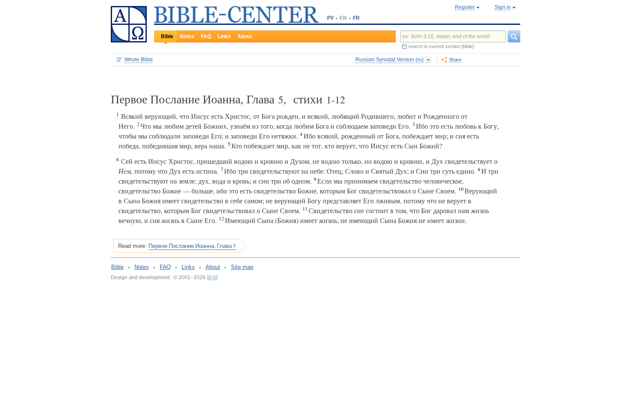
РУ (330, 18)
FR (356, 18)
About (244, 36)
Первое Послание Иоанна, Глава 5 (192, 246)
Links (224, 36)
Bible (167, 36)
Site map (242, 267)
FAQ (206, 36)
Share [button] (455, 59)
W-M (212, 277)
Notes (187, 36)
